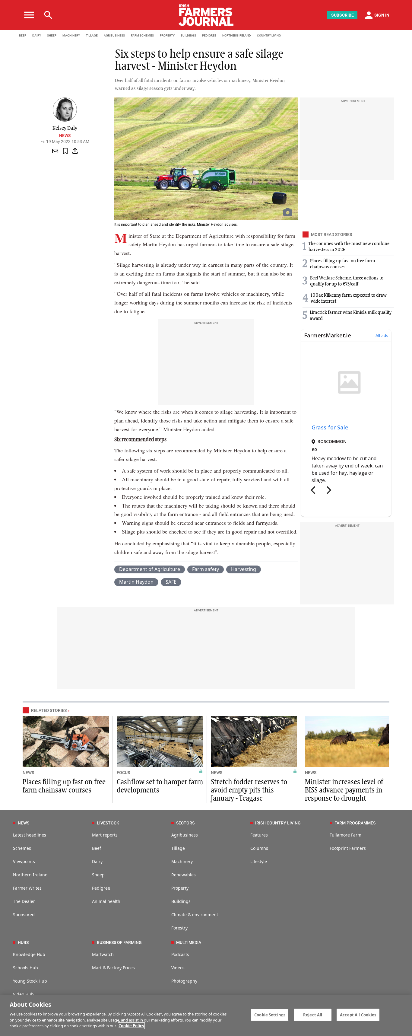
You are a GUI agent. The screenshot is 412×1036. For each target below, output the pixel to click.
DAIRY (36, 35)
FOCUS (123, 772)
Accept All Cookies (358, 1014)
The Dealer (24, 901)
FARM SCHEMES (142, 35)
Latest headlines (29, 835)
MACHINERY (71, 35)
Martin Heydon (136, 582)
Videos (178, 968)
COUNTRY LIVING (269, 35)
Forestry (179, 928)
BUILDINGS (188, 35)
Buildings (181, 901)
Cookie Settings (269, 1014)
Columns (259, 848)
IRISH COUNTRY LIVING (278, 823)
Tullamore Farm (345, 835)
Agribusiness (184, 835)
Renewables (183, 875)
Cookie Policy (131, 1025)
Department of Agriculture (149, 569)
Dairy (97, 861)
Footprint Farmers (348, 848)
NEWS (28, 772)
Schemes (22, 848)
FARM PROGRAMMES (355, 823)
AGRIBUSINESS (114, 35)
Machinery (182, 861)
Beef (96, 848)
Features (259, 835)
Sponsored (24, 914)
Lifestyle (258, 861)
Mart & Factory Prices (113, 968)
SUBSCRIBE (342, 15)
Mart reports (105, 835)
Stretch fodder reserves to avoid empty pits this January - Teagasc (249, 790)
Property (180, 888)
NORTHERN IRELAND (236, 35)
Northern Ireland (30, 875)
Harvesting (243, 569)
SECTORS (185, 823)
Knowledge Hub (29, 954)
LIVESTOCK (108, 823)
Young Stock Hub (30, 981)
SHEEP (51, 35)
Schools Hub (25, 968)
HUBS (23, 942)
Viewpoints (24, 861)
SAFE (171, 582)
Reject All (312, 1014)
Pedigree (101, 888)
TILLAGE (92, 35)
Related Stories (49, 710)
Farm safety (205, 569)
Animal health (106, 901)
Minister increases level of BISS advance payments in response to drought (344, 790)
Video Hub (23, 994)
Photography (184, 981)
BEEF (22, 35)
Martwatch (103, 954)
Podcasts (180, 954)
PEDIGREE (209, 35)
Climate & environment (194, 914)
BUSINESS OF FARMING (119, 942)
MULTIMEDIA (188, 942)
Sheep (98, 875)
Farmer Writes (27, 888)
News (65, 135)
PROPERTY (167, 35)
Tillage (178, 848)
